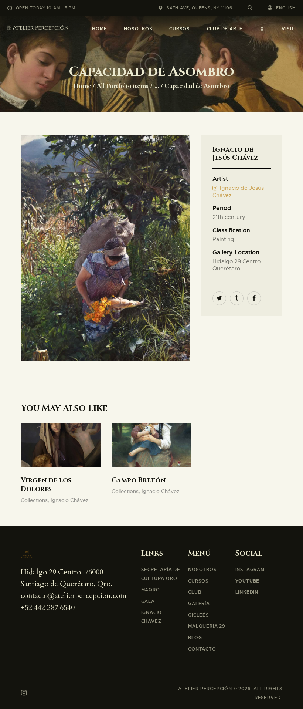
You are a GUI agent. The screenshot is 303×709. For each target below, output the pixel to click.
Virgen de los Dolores (46, 485)
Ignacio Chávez (69, 500)
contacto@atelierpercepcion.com (74, 596)
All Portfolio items (123, 86)
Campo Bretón (139, 480)
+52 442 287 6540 (48, 607)
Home (82, 86)
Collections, (36, 500)
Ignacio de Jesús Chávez (238, 192)
